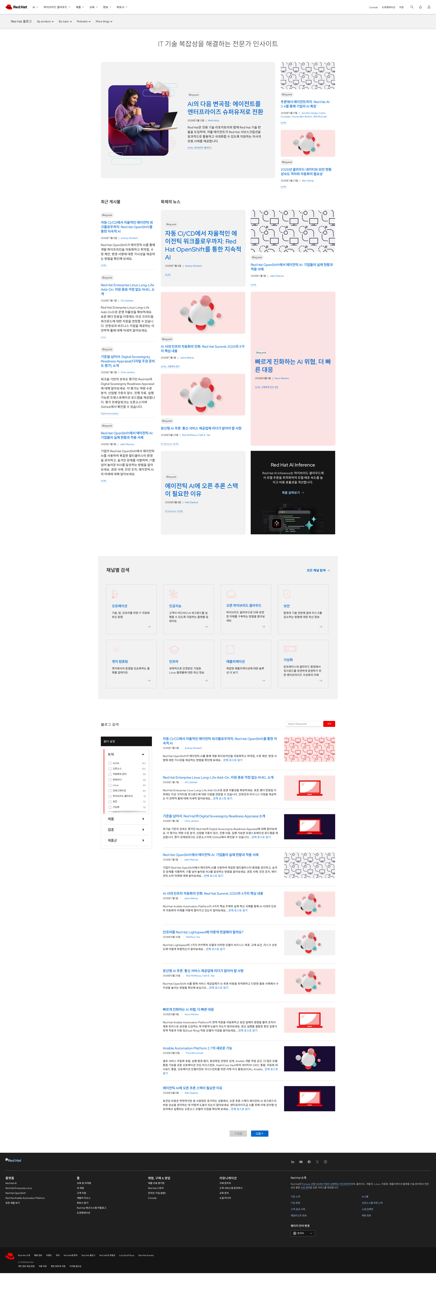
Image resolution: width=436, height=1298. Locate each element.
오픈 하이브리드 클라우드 (243, 605)
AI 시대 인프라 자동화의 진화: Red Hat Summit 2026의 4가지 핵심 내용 (213, 893)
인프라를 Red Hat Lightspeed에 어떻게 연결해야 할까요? (203, 932)
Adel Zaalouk (191, 502)
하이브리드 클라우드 (203, 147)
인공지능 (175, 606)
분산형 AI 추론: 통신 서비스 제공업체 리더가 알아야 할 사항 (203, 971)
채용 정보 (366, 1215)
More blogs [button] (102, 21)
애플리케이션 (235, 661)
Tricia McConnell (194, 1053)
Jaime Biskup (187, 357)
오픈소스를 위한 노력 (372, 1202)
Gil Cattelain (127, 300)
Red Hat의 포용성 (107, 1255)
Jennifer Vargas (309, 112)
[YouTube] (301, 1163)
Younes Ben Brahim (302, 116)
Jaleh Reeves (127, 444)
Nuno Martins (282, 378)
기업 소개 (295, 1196)
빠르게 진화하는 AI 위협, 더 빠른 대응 (188, 1009)
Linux (103, 337)
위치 (58, 1255)
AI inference (166, 443)
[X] (317, 1163)
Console (373, 7)
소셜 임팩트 (367, 1209)
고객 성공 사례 (298, 1209)
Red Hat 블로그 (21, 21)
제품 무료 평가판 (156, 1183)
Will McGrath (320, 116)
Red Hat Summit (146, 1255)
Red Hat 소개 (24, 1255)
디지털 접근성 (75, 1266)
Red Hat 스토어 (156, 1188)
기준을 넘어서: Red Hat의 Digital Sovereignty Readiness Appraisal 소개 (214, 816)
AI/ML (190, 147)
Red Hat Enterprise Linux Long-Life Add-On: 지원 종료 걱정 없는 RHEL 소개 (218, 777)
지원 (401, 7)
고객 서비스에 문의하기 (231, 1188)
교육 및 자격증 (84, 1183)
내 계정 (80, 1188)
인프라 (173, 661)
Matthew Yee (193, 936)
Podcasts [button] (82, 21)
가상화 (288, 660)
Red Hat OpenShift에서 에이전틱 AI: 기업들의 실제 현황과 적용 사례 (211, 855)
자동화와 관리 (173, 366)
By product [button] (44, 21)
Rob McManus (189, 435)
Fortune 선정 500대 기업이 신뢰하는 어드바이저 (326, 1184)
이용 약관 (43, 1266)
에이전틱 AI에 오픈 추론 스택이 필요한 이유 (192, 1088)
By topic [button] (64, 21)
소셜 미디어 (225, 1198)
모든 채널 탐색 (316, 570)
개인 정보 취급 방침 (26, 1266)
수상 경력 (305, 1187)
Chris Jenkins (128, 372)
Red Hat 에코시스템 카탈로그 (91, 1207)
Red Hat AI (11, 1183)
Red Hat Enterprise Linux (18, 1188)
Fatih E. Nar (204, 435)
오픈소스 (117, 768)
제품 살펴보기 (291, 492)
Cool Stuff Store (126, 1255)
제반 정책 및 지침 (58, 1266)
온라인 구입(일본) (157, 1193)
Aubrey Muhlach (129, 238)
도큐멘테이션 (388, 7)
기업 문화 (295, 1202)
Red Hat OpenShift (15, 1193)
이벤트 (49, 1255)
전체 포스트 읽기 (233, 760)
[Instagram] (325, 1163)
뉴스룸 (365, 1196)
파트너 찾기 (82, 1202)
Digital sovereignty (109, 413)
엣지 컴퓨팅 (120, 661)
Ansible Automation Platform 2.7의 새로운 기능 (197, 1048)
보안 (276, 387)
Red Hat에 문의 (70, 1255)
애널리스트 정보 (299, 1215)
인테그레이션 (119, 790)
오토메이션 (119, 606)
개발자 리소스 (84, 1198)
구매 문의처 (225, 1183)
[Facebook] (309, 1163)
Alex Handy (308, 180)
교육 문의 (224, 1193)
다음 (258, 1133)
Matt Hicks (213, 120)
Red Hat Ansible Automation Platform (25, 1198)
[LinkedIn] (293, 1163)
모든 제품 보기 (12, 1202)
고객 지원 (81, 1193)
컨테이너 (117, 779)
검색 (329, 723)
